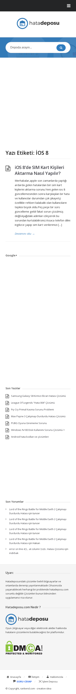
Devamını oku (25, 233)
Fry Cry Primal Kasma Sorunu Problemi (32, 409)
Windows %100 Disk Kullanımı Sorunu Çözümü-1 (38, 430)
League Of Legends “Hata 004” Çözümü (33, 402)
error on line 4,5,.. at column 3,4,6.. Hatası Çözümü (36, 549)
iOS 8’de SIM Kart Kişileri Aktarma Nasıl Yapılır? (39, 170)
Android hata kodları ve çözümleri (30, 436)
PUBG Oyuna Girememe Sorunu (29, 423)
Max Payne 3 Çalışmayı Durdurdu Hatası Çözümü (38, 416)
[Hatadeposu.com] (38, 23)
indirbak (13, 553)
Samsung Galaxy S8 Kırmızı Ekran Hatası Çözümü (38, 396)
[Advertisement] (38, 100)
